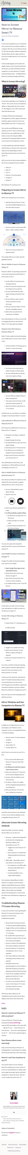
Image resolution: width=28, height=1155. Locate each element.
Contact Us (18, 1147)
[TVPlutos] (6, 3)
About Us (4, 1144)
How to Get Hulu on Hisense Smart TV (12, 1118)
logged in (12, 1132)
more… (4, 1003)
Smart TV (5, 1116)
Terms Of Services (13, 1144)
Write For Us (10, 1147)
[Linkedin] (14, 1112)
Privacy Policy (22, 1144)
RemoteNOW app (15, 1023)
